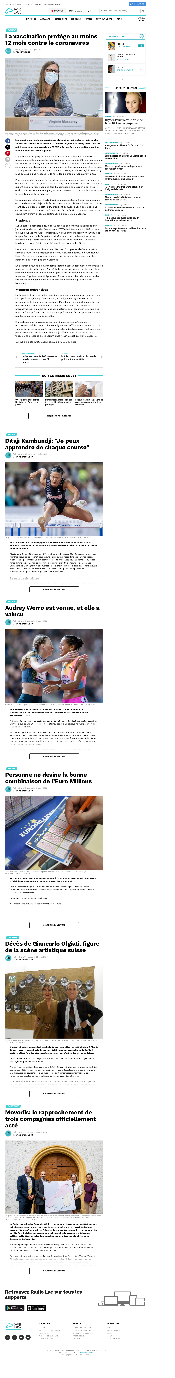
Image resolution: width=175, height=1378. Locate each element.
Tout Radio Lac (79, 1339)
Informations (78, 1336)
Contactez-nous (24, 4)
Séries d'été (61, 19)
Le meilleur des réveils (83, 1327)
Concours (76, 19)
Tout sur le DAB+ (104, 19)
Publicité (10, 4)
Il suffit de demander (82, 1330)
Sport (109, 1336)
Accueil (42, 1327)
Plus (119, 19)
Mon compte (137, 4)
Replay (93, 11)
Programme (76, 11)
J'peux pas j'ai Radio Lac (83, 1333)
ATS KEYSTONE (23, 52)
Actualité (45, 19)
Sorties (88, 19)
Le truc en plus (113, 1339)
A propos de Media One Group (47, 4)
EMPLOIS (42, 1341)
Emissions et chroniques (49, 1330)
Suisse (109, 1333)
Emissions (31, 19)
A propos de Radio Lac (48, 1336)
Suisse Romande (113, 1330)
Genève (109, 1327)
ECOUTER (59, 11)
